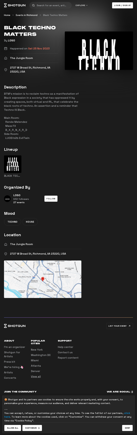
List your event (117, 326)
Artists (8, 372)
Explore (80, 5)
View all (36, 376)
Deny (127, 428)
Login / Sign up (122, 5)
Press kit (9, 361)
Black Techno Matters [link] (55, 15)
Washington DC (41, 355)
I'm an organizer (14, 347)
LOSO (11, 40)
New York (37, 349)
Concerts (10, 378)
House (30, 221)
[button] (50, 199)
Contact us (65, 352)
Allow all (12, 428)
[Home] (14, 5)
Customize (31, 428)
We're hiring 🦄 (14, 367)
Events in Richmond (26, 15)
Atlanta (36, 365)
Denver (35, 371)
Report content (68, 357)
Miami (35, 360)
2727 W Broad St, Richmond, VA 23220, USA (38, 253)
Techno (13, 221)
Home (7, 15)
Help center (65, 347)
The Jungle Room (21, 244)
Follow (50, 198)
